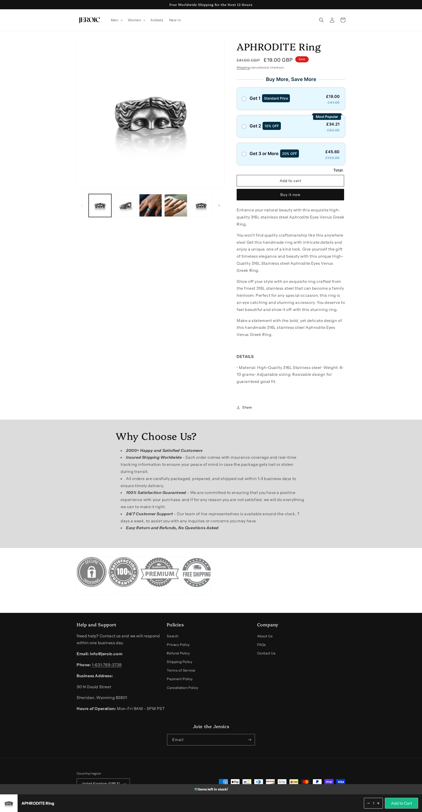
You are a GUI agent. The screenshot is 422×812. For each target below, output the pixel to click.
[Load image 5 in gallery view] (201, 205)
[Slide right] (219, 205)
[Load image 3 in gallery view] (150, 205)
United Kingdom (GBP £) (101, 783)
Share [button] (247, 407)
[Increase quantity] (378, 803)
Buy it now (290, 194)
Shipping (243, 67)
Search (173, 636)
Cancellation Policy (182, 688)
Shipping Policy (179, 662)
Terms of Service (181, 670)
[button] (116, 20)
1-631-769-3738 (106, 664)
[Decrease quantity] (368, 803)
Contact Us (266, 653)
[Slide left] (82, 205)
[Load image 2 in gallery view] (125, 205)
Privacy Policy (178, 644)
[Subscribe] (249, 739)
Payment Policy (179, 679)
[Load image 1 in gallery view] (100, 205)
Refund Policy (178, 653)
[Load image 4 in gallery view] (175, 205)
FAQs (261, 644)
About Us (265, 636)
